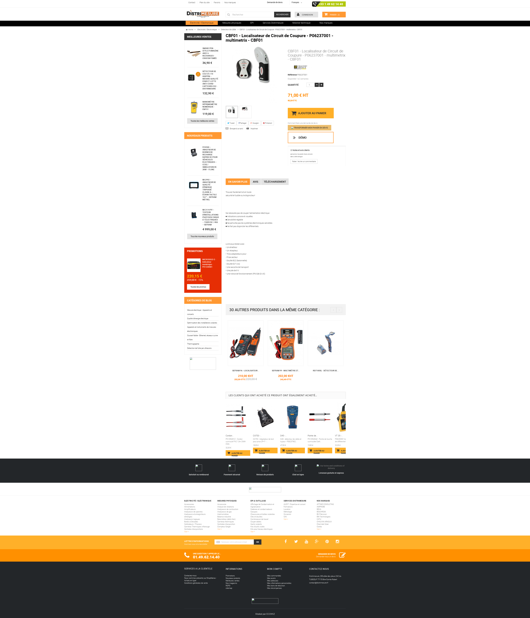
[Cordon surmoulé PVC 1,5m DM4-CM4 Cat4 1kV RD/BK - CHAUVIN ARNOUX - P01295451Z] (238, 417)
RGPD (228, 585)
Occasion (287, 514)
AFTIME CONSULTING (325, 504)
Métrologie (288, 511)
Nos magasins (231, 583)
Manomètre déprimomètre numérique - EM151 (209, 105)
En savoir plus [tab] (237, 181)
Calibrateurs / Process (193, 524)
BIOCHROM (321, 511)
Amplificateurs (190, 509)
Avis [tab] (255, 181)
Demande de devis (275, 2)
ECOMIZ (270, 614)
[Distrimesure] (202, 14)
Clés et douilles (256, 516)
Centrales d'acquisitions (193, 529)
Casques (254, 511)
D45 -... (283, 435)
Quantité (293, 84)
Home (190, 29)
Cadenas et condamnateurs (261, 509)
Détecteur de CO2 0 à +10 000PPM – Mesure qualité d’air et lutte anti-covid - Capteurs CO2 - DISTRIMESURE (210, 80)
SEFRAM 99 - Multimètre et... (246, 370)
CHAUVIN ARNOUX (324, 521)
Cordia (319, 526)
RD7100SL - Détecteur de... (286, 370)
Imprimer (254, 128)
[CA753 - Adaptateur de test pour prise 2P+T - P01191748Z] (265, 417)
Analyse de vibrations (225, 506)
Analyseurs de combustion (227, 509)
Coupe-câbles (256, 521)
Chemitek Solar (323, 524)
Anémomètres (223, 514)
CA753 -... (257, 435)
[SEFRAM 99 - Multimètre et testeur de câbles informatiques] (245, 343)
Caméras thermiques (225, 521)
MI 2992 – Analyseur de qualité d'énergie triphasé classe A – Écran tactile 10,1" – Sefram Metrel (209, 189)
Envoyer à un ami (236, 128)
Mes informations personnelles (279, 583)
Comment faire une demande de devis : (303, 123)
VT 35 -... (339, 435)
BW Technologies (323, 516)
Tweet (231, 123)
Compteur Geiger (224, 526)
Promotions (195, 251)
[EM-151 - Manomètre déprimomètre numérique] (194, 107)
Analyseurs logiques (192, 519)
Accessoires (189, 504)
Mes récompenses (274, 588)
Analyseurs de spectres (193, 511)
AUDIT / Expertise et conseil (294, 504)
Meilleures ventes (199, 36)
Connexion (307, 14)
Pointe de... (313, 435)
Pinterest (268, 123)
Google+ (255, 123)
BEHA (319, 509)
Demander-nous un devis (326, 556)
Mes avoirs (271, 578)
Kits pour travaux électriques (262, 529)
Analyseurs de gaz (224, 511)
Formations (288, 506)
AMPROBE (321, 506)
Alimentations (189, 506)
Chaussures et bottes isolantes (263, 514)
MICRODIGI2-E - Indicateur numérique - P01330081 (209, 263)
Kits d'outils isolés (258, 526)
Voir (186, 531)
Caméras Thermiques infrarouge (197, 526)
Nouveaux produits (199, 135)
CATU (319, 519)
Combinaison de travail (259, 519)
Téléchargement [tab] (275, 181)
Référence (292, 75)
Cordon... (230, 435)
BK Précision (322, 514)
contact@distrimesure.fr (318, 582)
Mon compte (274, 568)
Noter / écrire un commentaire (304, 161)
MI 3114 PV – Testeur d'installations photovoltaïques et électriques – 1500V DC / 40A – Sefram (211, 217)
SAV (285, 516)
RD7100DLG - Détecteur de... (325, 370)
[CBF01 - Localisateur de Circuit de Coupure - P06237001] (232, 112)
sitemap (229, 588)
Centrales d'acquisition (226, 524)
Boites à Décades (191, 521)
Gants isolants (256, 524)
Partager (243, 123)
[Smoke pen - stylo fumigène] (194, 54)
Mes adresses (272, 580)
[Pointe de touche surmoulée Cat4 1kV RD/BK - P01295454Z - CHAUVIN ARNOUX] (320, 417)
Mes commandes (274, 575)
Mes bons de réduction (276, 585)
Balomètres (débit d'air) (226, 519)
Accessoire (221, 504)
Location (287, 509)
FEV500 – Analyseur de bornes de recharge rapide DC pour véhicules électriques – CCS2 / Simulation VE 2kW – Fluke (210, 158)
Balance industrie (224, 516)
